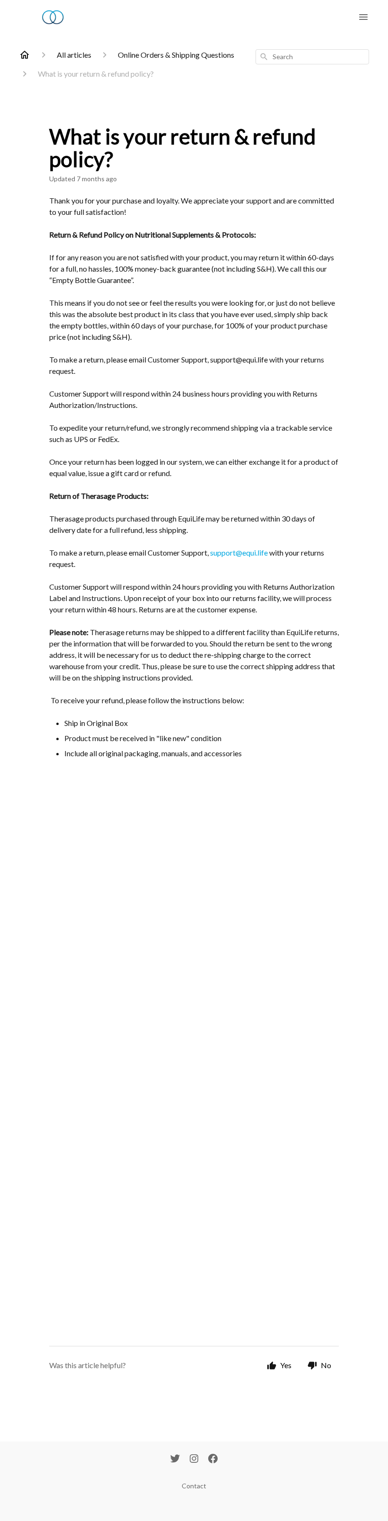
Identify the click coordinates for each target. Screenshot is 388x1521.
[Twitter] (175, 1459)
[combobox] (312, 56)
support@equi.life (239, 552)
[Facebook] (213, 1459)
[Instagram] (194, 1459)
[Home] (24, 55)
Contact (194, 1486)
